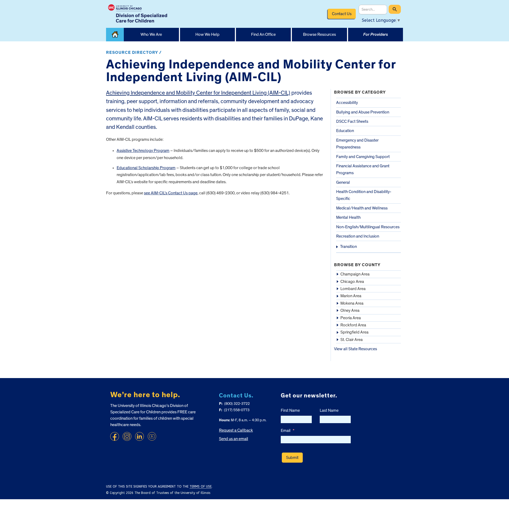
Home (115, 34)
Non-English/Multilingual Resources (368, 227)
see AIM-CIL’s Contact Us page (171, 193)
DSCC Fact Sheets (352, 121)
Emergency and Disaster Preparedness (357, 143)
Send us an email (233, 439)
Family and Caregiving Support (363, 157)
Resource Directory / (134, 52)
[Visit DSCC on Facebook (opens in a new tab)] (114, 436)
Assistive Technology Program (143, 150)
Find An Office (263, 34)
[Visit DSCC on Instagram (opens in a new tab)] (127, 436)
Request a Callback (236, 430)
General (343, 182)
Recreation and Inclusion (357, 236)
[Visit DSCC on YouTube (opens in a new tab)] (152, 436)
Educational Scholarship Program (146, 168)
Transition (348, 246)
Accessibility (347, 102)
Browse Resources (319, 34)
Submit (292, 457)
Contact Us (342, 14)
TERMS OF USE (201, 486)
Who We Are (151, 34)
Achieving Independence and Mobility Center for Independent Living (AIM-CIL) (198, 93)
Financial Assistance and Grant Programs (362, 169)
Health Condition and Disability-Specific (363, 195)
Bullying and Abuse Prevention (362, 112)
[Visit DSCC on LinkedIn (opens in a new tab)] (139, 436)
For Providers (375, 34)
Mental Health (348, 217)
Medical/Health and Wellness (362, 208)
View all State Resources (355, 349)
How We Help (207, 34)
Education (345, 131)
